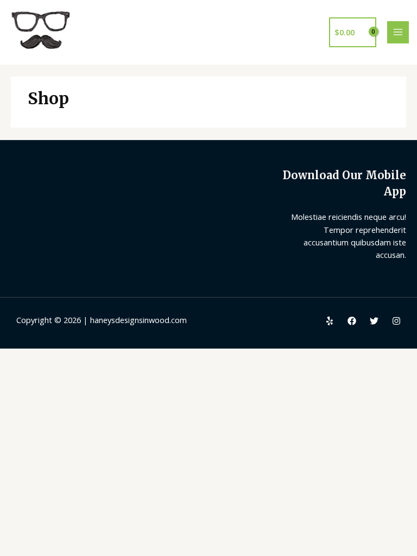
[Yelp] (329, 321)
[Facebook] (352, 321)
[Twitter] (374, 321)
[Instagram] (396, 321)
